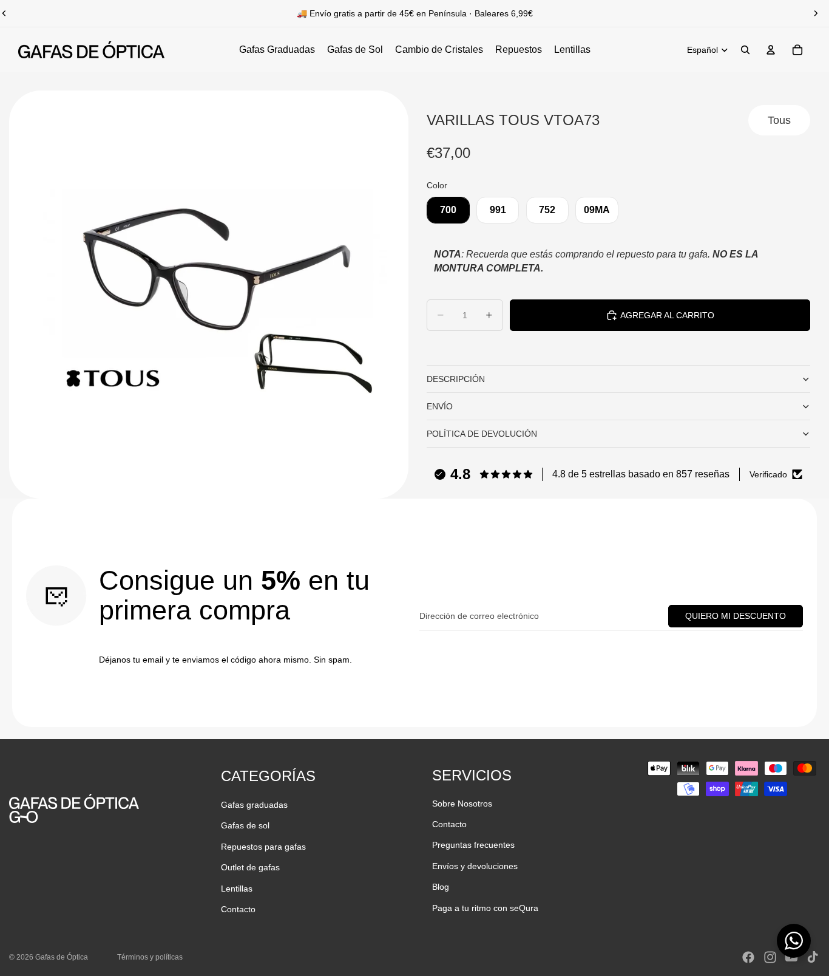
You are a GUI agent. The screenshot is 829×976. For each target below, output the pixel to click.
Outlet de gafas (250, 867)
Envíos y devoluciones (475, 866)
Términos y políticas (150, 957)
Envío (440, 406)
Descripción (456, 379)
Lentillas (236, 888)
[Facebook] (748, 957)
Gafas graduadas (254, 805)
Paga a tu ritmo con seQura (485, 908)
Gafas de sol (245, 825)
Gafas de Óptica (61, 957)
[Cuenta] (770, 49)
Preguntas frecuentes (473, 845)
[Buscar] (745, 49)
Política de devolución (482, 434)
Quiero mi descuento (735, 616)
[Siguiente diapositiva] (815, 13)
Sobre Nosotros (462, 803)
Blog (440, 887)
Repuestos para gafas (263, 846)
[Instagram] (770, 957)
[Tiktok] (812, 957)
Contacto (238, 909)
